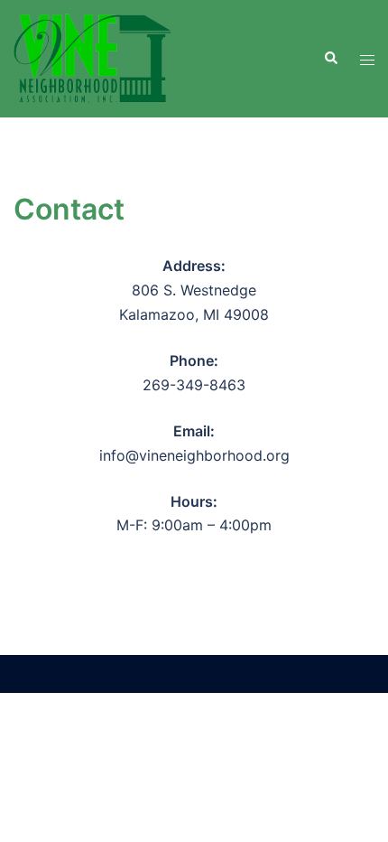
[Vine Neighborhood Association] (92, 57)
